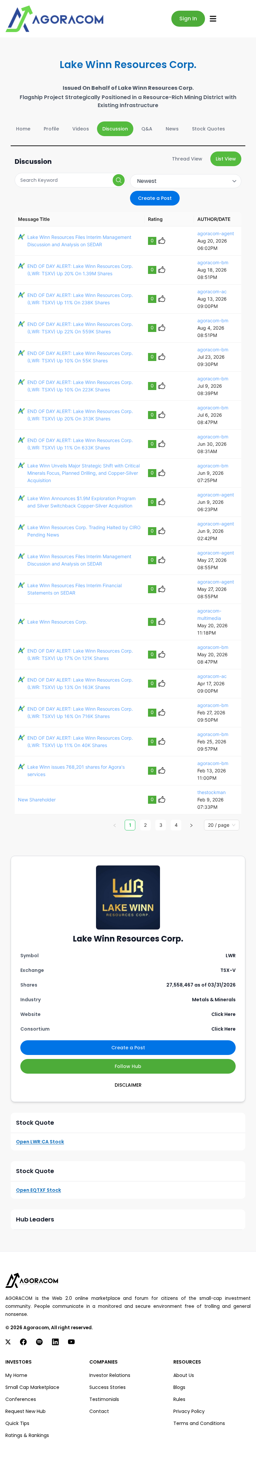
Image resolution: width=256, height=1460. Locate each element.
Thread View (187, 158)
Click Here (223, 1014)
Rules (179, 1399)
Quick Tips (17, 1423)
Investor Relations (109, 1375)
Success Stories (107, 1387)
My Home (16, 1375)
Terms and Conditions (199, 1423)
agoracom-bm (212, 262)
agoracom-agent (215, 233)
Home (23, 128)
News (172, 128)
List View (226, 158)
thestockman (211, 792)
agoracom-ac (212, 291)
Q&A (146, 128)
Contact (99, 1411)
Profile (51, 128)
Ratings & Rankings (27, 1435)
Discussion (115, 128)
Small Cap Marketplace (32, 1387)
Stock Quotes (208, 128)
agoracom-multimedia (209, 614)
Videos (80, 128)
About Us (183, 1375)
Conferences (20, 1399)
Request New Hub (25, 1411)
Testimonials (104, 1399)
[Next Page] (191, 825)
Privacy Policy (189, 1411)
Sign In (188, 18)
